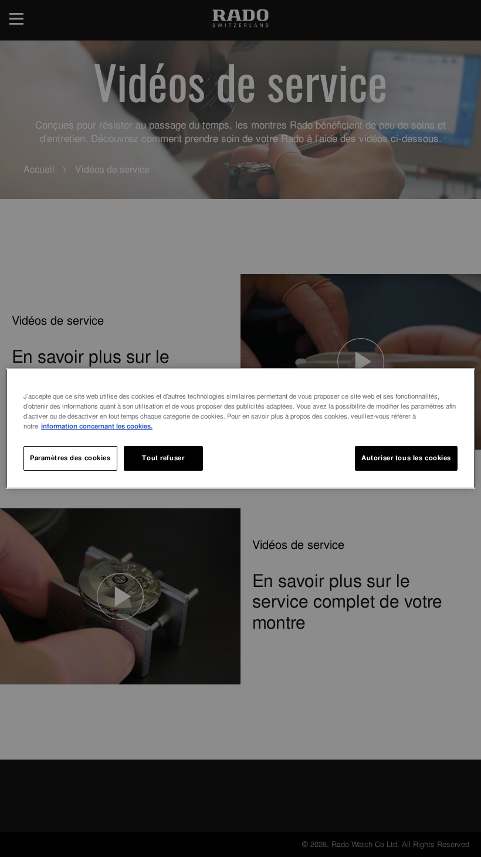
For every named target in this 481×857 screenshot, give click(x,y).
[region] (240, 428)
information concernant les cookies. (97, 426)
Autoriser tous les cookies (406, 458)
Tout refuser (163, 458)
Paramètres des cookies (70, 458)
